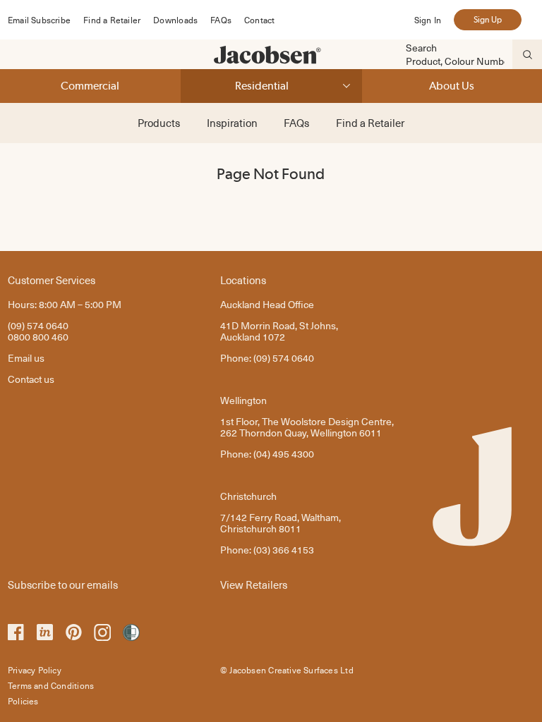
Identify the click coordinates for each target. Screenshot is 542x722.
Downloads (175, 19)
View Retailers (253, 584)
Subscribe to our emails (63, 584)
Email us (26, 357)
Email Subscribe (39, 19)
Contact (259, 19)
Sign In (427, 19)
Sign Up (488, 20)
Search (421, 48)
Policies (23, 700)
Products (159, 122)
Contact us (31, 379)
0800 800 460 (38, 336)
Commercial (90, 85)
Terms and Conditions (51, 685)
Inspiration (232, 122)
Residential (262, 85)
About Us (451, 85)
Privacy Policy (34, 669)
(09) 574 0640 (38, 325)
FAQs (220, 19)
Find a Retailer (111, 19)
